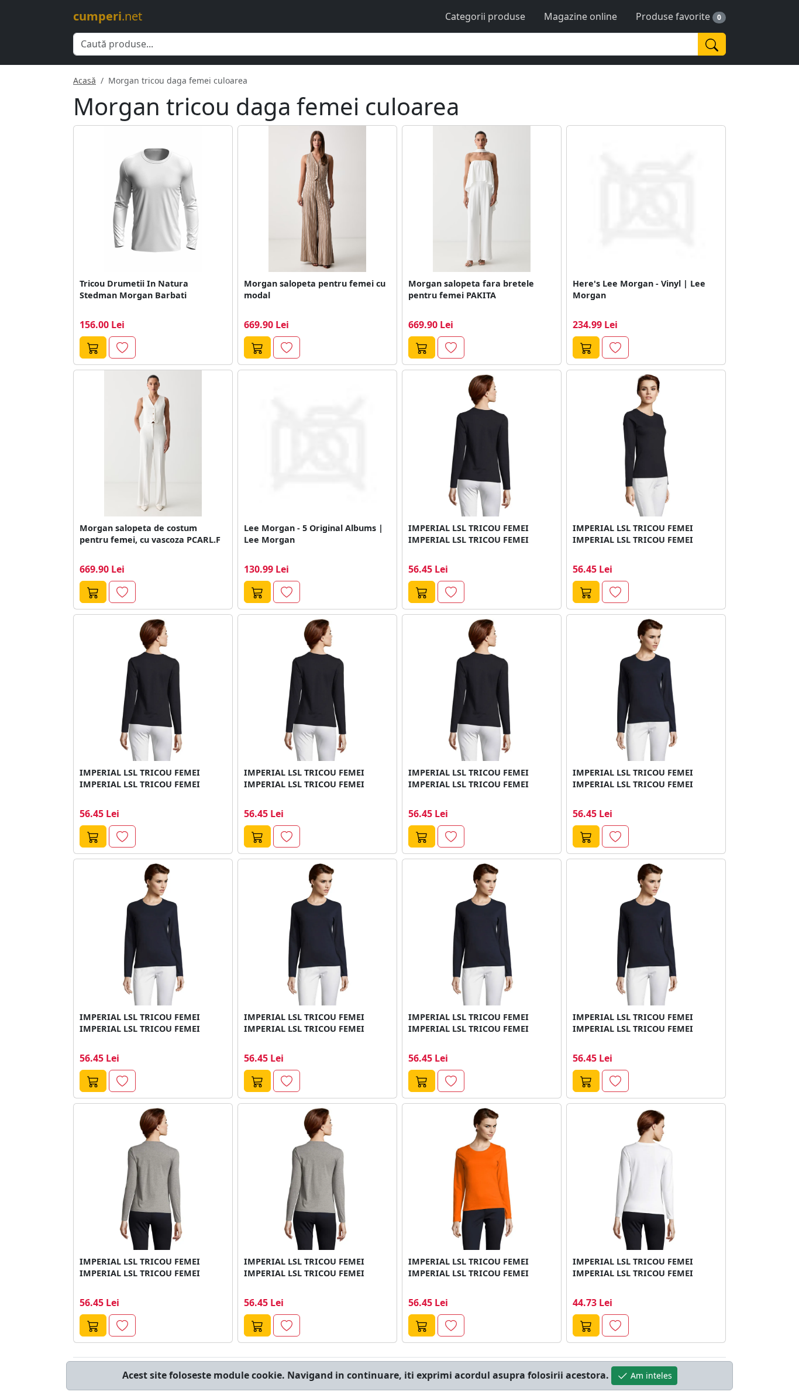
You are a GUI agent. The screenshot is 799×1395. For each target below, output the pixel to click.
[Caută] (712, 44)
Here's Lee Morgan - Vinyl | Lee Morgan (639, 289)
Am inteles (650, 1375)
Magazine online (580, 16)
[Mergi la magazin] (93, 347)
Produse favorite (673, 16)
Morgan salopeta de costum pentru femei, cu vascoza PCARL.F (150, 533)
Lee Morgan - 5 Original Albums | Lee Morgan (313, 533)
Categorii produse (485, 16)
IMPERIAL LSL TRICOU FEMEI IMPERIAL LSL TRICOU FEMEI (468, 533)
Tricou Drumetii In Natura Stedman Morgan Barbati (134, 289)
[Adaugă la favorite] (122, 347)
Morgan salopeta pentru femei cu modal (314, 289)
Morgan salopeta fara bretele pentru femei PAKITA (471, 289)
